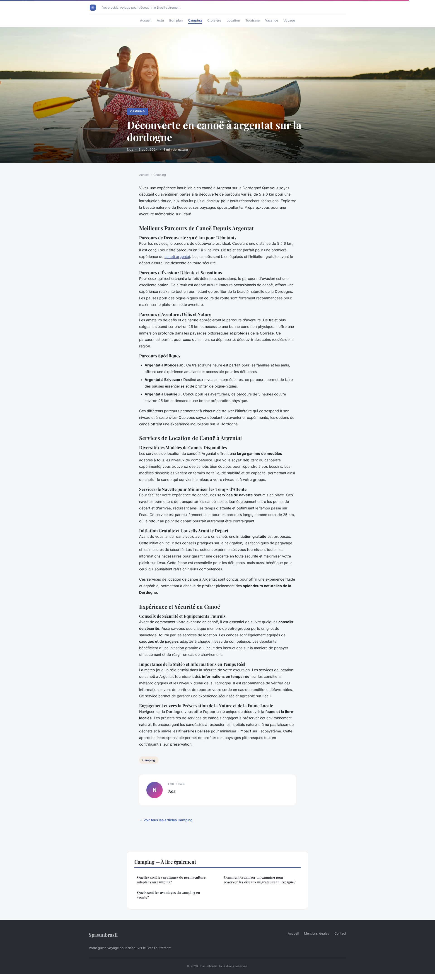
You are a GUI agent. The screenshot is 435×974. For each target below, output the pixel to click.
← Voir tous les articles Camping (166, 820)
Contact (340, 933)
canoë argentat (177, 256)
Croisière (214, 20)
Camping (195, 20)
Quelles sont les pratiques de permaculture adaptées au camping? (171, 879)
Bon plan (176, 20)
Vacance (271, 20)
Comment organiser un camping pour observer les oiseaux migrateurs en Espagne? (259, 879)
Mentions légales (316, 933)
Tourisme (252, 20)
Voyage (289, 20)
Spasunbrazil (103, 934)
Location (233, 20)
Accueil (145, 20)
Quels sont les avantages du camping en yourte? (168, 894)
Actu (160, 20)
